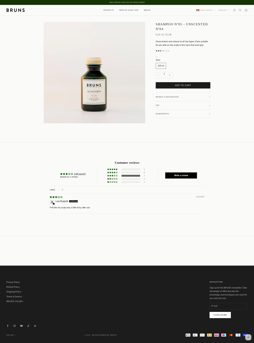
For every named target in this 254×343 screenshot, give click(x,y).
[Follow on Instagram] (14, 325)
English (222, 10)
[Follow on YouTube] (21, 325)
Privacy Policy (13, 282)
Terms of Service (14, 296)
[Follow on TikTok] (28, 325)
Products (108, 10)
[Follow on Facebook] (7, 325)
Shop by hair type (129, 10)
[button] (112, 176)
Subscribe (220, 315)
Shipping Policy (13, 292)
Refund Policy (13, 287)
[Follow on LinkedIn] (35, 325)
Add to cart (183, 85)
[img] (56, 197)
